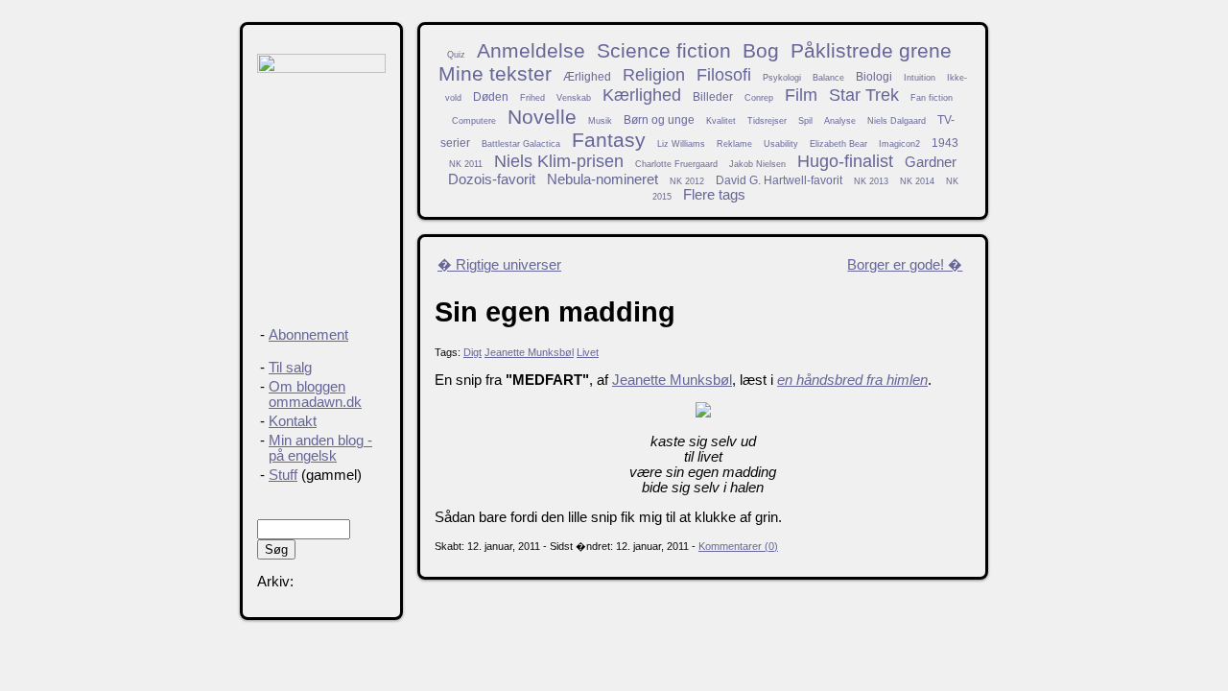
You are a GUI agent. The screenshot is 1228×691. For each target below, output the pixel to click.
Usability (781, 144)
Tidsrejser (767, 121)
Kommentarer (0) (738, 546)
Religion (654, 74)
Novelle (542, 117)
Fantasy (609, 140)
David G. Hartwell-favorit (779, 180)
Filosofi (724, 74)
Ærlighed (587, 76)
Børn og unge (659, 119)
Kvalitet (721, 121)
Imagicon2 (899, 144)
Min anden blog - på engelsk (320, 448)
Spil (805, 121)
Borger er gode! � (904, 265)
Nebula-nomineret (602, 179)
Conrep (758, 98)
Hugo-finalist (845, 161)
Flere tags (714, 195)
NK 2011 (466, 164)
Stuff (283, 475)
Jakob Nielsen (757, 164)
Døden (490, 96)
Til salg (290, 367)
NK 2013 (871, 181)
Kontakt (293, 421)
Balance (828, 78)
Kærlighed (641, 95)
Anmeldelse (531, 50)
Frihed (532, 98)
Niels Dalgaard (896, 121)
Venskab (573, 98)
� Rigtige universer (499, 265)
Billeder (713, 96)
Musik (600, 121)
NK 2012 (687, 181)
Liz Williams (681, 144)
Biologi (874, 76)
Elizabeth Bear (838, 144)
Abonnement (308, 335)
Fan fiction (931, 98)
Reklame (734, 144)
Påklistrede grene (871, 50)
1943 (945, 142)
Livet (588, 352)
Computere (474, 121)
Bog (761, 50)
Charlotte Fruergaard (676, 164)
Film (801, 95)
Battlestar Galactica (521, 144)
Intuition (919, 78)
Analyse (840, 121)
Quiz (456, 55)
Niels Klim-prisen (559, 161)
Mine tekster (495, 73)
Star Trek (864, 95)
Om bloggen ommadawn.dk (315, 394)
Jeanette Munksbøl (529, 352)
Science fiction (664, 50)
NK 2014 (917, 181)
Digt (472, 352)
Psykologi (782, 78)
